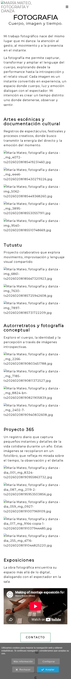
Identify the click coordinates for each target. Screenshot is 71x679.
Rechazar (24, 669)
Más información (23, 661)
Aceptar (49, 669)
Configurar (49, 661)
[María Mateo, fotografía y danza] (18, 7)
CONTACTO (35, 637)
